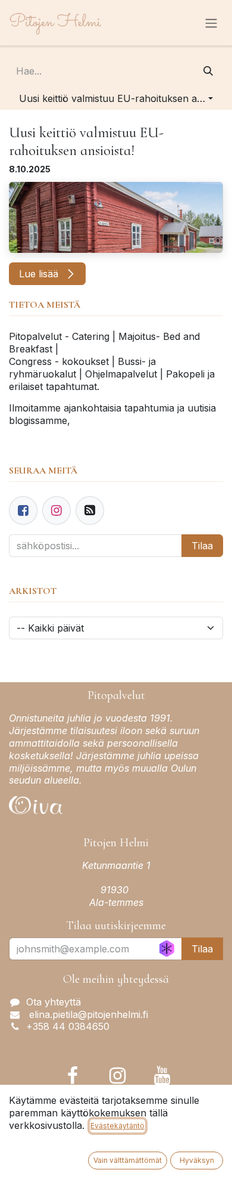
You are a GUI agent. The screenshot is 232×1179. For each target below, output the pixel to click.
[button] (116, 98)
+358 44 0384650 (67, 1026)
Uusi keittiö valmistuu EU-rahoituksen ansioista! (86, 141)
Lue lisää (40, 274)
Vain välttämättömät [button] (127, 1160)
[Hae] (208, 71)
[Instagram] (118, 1076)
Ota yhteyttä (53, 1002)
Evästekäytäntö (117, 1125)
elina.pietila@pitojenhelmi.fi (87, 1014)
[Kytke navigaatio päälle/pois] (211, 22)
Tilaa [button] (202, 949)
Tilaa (202, 546)
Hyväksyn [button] (197, 1160)
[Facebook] (23, 510)
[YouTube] (162, 1076)
